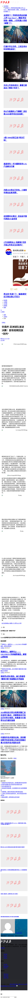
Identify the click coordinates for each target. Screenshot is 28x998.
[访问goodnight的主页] (8, 775)
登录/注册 (19, 936)
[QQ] (3, 951)
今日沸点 (6, 6)
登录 (3, 311)
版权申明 (6, 969)
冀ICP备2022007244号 (21, 987)
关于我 (5, 967)
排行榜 (5, 957)
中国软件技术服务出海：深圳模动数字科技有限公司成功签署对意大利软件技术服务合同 (13, 740)
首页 (5, 314)
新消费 (5, 300)
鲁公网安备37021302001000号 (8, 989)
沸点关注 (6, 977)
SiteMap (6, 970)
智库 (5, 307)
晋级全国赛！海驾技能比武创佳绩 (10, 797)
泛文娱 (5, 304)
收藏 (11, 623)
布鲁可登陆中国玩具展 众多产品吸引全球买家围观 (10, 919)
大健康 (5, 302)
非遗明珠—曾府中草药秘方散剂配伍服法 (12, 791)
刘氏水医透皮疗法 (6, 786)
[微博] (1, 951)
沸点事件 (6, 979)
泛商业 (5, 316)
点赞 (16, 623)
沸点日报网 (13, 987)
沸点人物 (6, 980)
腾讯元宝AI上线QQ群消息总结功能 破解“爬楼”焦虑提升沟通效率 (12, 818)
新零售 (5, 305)
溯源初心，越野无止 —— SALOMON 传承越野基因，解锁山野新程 (13, 654)
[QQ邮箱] (4, 951)
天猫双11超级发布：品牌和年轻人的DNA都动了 (9, 911)
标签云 (5, 959)
